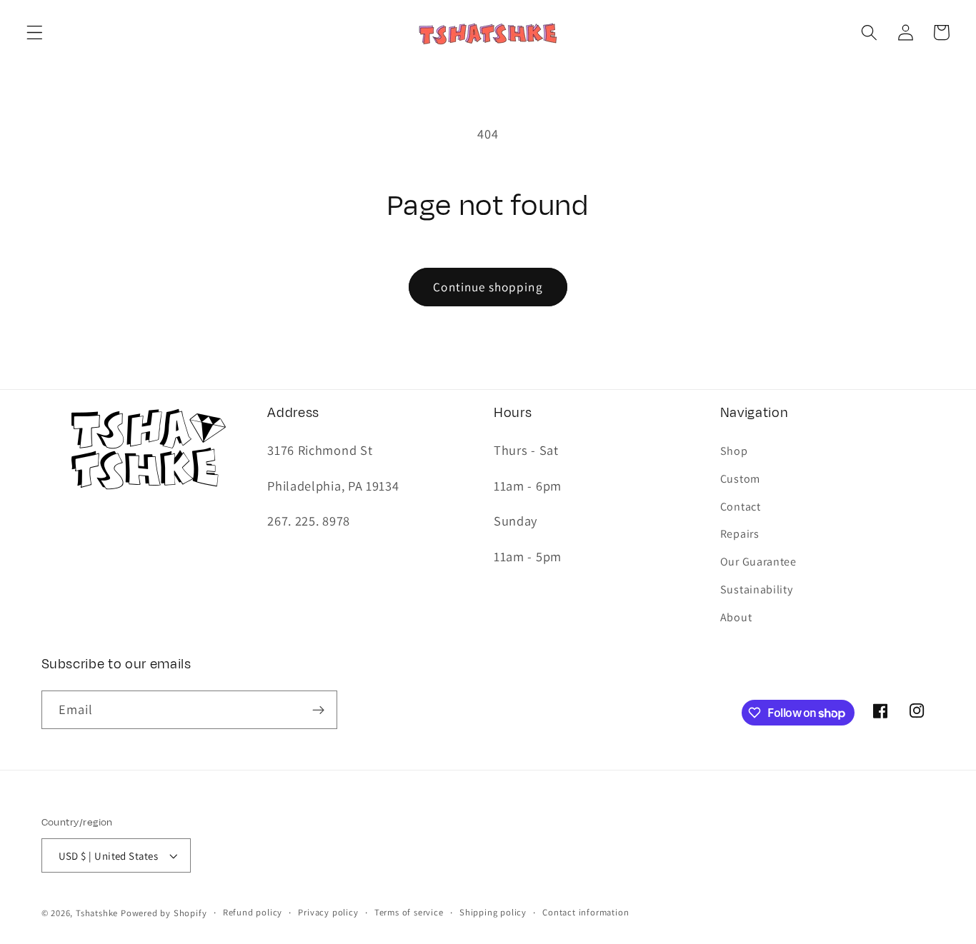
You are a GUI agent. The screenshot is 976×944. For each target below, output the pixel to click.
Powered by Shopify (164, 913)
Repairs (740, 533)
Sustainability (756, 589)
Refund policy (252, 912)
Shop (734, 450)
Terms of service (409, 912)
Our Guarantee (758, 561)
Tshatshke (97, 913)
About (736, 617)
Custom (740, 478)
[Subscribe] (318, 710)
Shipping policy (493, 912)
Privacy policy (328, 912)
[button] (34, 32)
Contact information (585, 912)
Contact (740, 506)
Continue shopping (488, 286)
